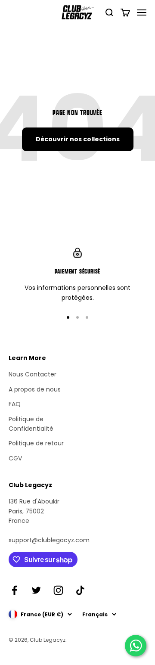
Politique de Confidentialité (31, 424)
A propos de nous (35, 389)
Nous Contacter (32, 374)
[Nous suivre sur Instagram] (58, 590)
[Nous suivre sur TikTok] (80, 590)
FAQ (15, 404)
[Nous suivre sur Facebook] (14, 590)
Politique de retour (36, 443)
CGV (15, 458)
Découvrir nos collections (78, 139)
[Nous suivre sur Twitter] (36, 590)
